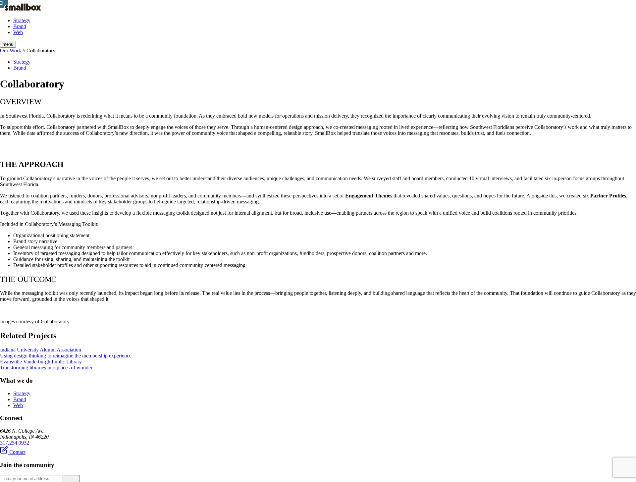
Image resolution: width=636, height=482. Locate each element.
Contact (17, 452)
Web (18, 32)
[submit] (71, 478)
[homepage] (20, 9)
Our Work (10, 50)
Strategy (21, 20)
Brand (19, 26)
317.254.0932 (14, 443)
